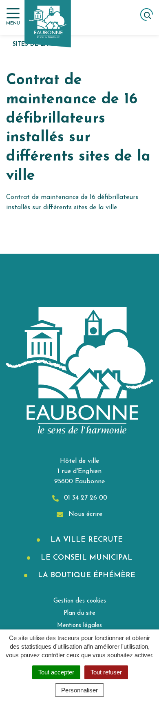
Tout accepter (56, 672)
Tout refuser (106, 672)
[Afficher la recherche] (146, 14)
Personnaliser (79, 690)
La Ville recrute (85, 540)
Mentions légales (79, 626)
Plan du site (79, 613)
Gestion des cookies (79, 601)
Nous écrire (84, 514)
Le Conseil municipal (85, 558)
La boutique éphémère (85, 575)
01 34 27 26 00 (84, 498)
